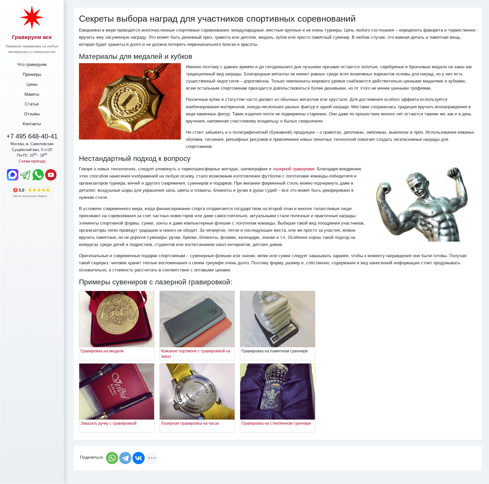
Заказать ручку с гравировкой (108, 423)
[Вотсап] (38, 174)
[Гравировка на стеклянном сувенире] (277, 391)
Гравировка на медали (102, 351)
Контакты (32, 123)
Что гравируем (32, 64)
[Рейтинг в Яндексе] (32, 192)
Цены (31, 84)
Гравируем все (32, 37)
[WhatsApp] (112, 458)
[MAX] (13, 174)
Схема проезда (32, 161)
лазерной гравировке (294, 169)
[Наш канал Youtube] (51, 174)
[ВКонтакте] (138, 458)
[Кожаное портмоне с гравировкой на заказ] (197, 318)
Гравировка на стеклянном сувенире (276, 423)
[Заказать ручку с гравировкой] (116, 391)
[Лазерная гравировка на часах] (197, 391)
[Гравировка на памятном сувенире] (277, 318)
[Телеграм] (26, 174)
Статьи (32, 104)
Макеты (31, 94)
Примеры (32, 74)
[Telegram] (125, 458)
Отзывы (32, 114)
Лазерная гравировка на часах (190, 423)
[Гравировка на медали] (116, 318)
